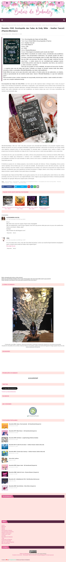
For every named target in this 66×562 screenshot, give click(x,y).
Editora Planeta (8, 181)
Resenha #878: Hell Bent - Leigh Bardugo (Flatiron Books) (23, 437)
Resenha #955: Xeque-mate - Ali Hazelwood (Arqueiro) (23, 465)
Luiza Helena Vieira (7, 34)
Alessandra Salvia (12, 217)
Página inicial (5, 25)
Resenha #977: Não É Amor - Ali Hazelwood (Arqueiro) (23, 431)
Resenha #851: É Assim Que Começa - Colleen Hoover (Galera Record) (27, 451)
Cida (7, 238)
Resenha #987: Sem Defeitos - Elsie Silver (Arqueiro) (22, 486)
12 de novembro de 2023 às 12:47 (16, 240)
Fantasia (59, 181)
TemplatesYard (12, 559)
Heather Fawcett (5, 182)
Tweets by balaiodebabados (9, 391)
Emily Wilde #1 (16, 181)
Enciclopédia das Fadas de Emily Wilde (47, 181)
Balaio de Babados (24, 553)
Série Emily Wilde (12, 25)
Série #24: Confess (14, 458)
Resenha (16, 182)
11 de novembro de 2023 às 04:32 (16, 219)
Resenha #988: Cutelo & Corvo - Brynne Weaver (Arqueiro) (24, 472)
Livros (11, 182)
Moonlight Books (10, 246)
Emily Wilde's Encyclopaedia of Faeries (29, 181)
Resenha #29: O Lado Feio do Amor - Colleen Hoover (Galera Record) (26, 444)
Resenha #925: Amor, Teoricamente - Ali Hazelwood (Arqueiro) (25, 424)
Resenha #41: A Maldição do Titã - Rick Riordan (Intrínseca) (24, 479)
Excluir (14, 232)
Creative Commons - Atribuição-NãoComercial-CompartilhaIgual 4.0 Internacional (33, 555)
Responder (9, 232)
